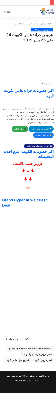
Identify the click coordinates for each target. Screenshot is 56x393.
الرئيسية (48, 24)
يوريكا (25, 376)
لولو (24, 380)
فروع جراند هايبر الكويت (16, 360)
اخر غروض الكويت (42, 360)
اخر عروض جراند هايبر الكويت (37, 354)
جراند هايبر (33, 376)
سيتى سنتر (11, 376)
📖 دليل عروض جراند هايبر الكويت (39, 146)
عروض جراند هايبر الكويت (42, 30)
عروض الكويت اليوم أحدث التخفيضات (29, 24)
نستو (29, 380)
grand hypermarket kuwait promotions (29, 348)
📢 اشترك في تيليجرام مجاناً (41, 129)
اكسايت (19, 376)
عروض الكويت (44, 376)
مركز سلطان (37, 380)
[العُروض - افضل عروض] (46, 11)
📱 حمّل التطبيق (20, 129)
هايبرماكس (18, 380)
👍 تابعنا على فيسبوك (43, 135)
